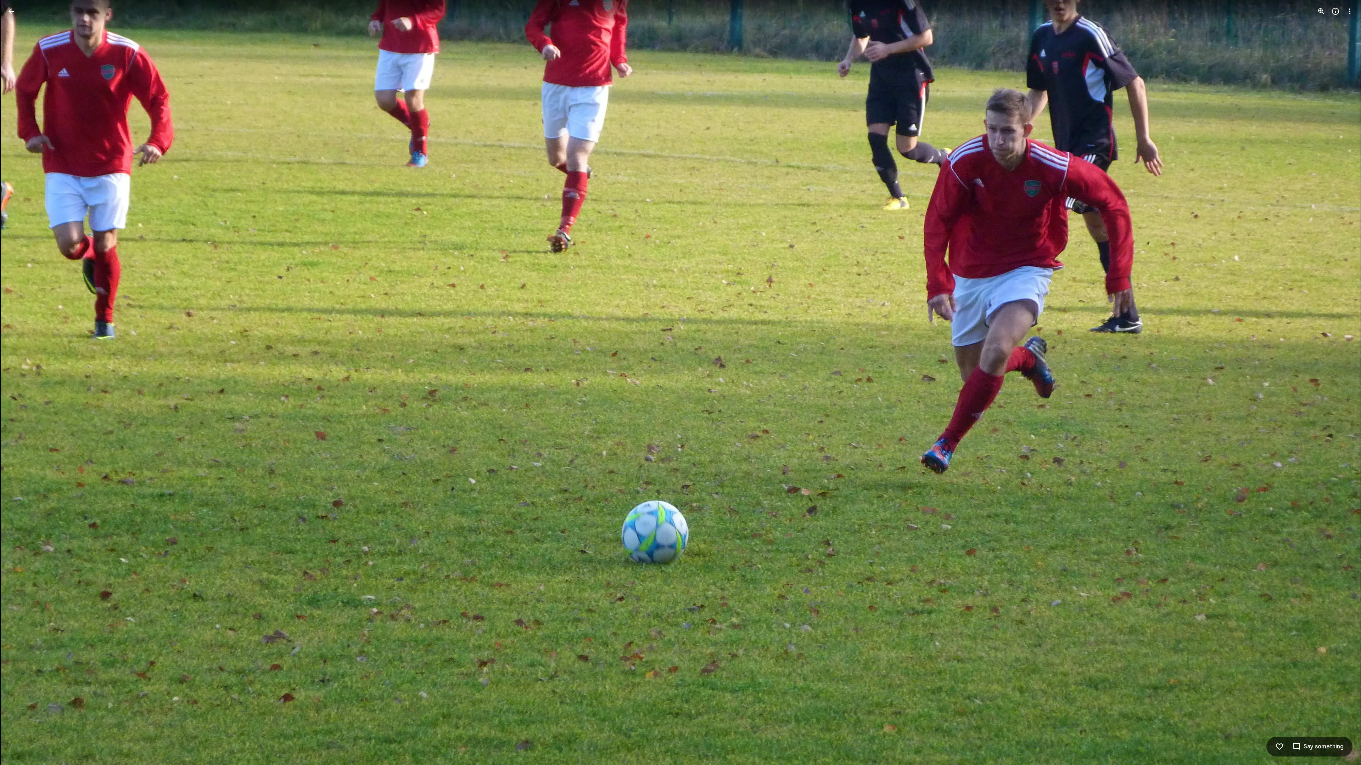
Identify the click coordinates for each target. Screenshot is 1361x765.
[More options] (1350, 11)
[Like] (1279, 746)
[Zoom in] (1321, 11)
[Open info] (1335, 11)
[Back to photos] (11, 11)
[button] (20, 382)
